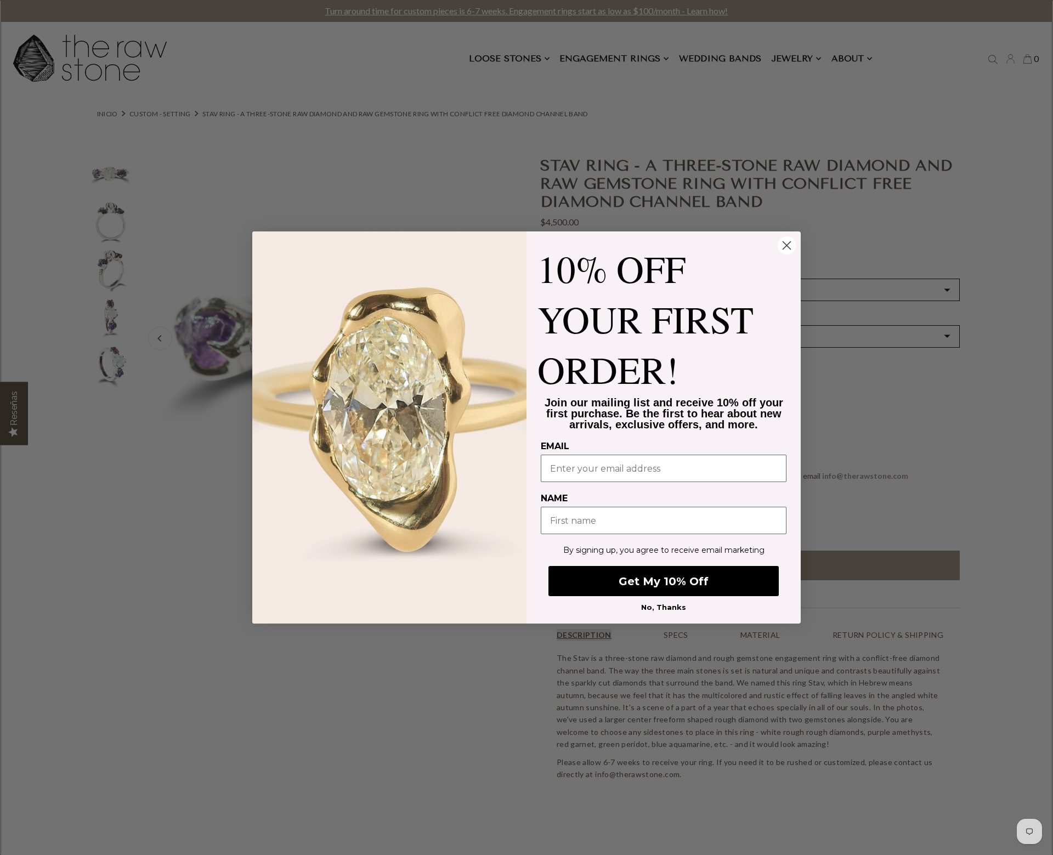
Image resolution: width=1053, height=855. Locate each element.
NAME (554, 498)
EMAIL (555, 446)
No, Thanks (663, 607)
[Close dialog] (786, 245)
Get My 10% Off (664, 581)
